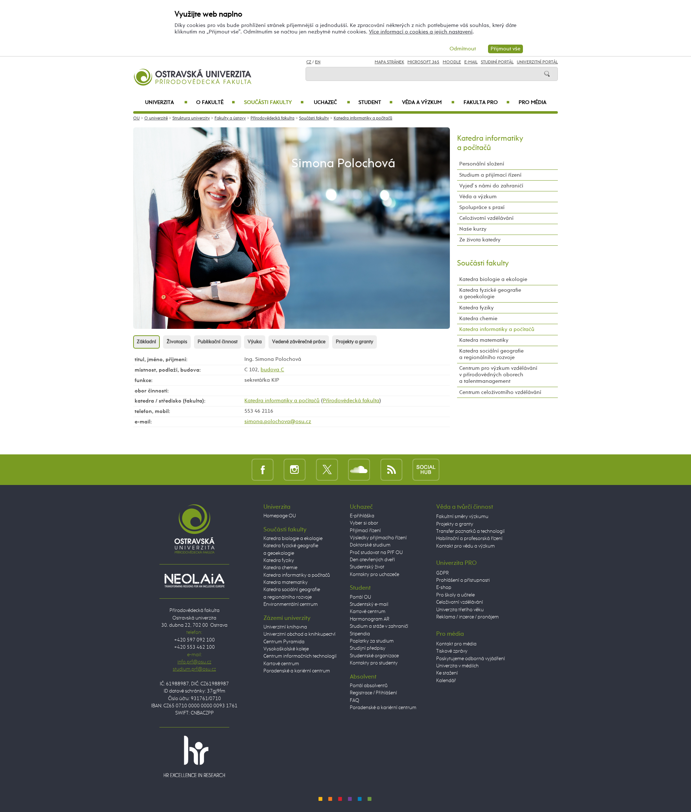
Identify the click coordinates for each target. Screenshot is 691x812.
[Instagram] (295, 469)
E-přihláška (362, 515)
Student (375, 102)
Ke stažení (447, 673)
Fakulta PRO (487, 102)
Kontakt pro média (456, 644)
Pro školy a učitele (455, 595)
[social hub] (425, 469)
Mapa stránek (389, 62)
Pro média (532, 102)
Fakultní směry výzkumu (462, 516)
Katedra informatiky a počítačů (363, 118)
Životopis (177, 341)
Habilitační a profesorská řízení (469, 538)
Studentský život (367, 567)
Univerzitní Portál (537, 62)
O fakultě (215, 102)
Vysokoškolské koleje (286, 649)
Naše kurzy (473, 229)
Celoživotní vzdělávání (486, 218)
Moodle (452, 62)
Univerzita (166, 102)
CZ (308, 62)
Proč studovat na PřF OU (376, 552)
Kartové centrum (281, 663)
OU (136, 118)
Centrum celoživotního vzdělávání (500, 392)
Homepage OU (279, 515)
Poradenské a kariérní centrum (296, 670)
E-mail (471, 62)
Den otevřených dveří (372, 559)
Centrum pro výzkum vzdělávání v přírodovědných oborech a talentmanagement (498, 375)
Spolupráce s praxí (482, 207)
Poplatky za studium (372, 641)
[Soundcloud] (359, 469)
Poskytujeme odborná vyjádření (470, 658)
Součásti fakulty (273, 102)
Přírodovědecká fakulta (272, 118)
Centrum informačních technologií (300, 656)
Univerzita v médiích (457, 665)
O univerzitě (156, 118)
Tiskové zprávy (452, 651)
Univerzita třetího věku (460, 609)
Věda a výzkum (428, 102)
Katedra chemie (478, 318)
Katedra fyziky (476, 307)
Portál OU (360, 597)
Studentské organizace (374, 655)
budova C (272, 369)
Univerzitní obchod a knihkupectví (299, 634)
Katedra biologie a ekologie (493, 279)
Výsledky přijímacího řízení (378, 537)
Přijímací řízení (365, 530)
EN (317, 62)
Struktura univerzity (191, 118)
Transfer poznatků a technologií (470, 531)
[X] (327, 469)
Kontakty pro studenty (374, 663)
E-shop (443, 587)
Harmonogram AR (369, 619)
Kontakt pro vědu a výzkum (465, 546)
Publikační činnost (218, 341)
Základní (146, 341)
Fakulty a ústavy (230, 118)
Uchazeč (332, 102)
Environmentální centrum (290, 604)
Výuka (255, 341)
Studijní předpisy (367, 648)
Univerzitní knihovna (285, 627)
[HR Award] (194, 756)
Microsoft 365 (423, 62)
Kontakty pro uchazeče (374, 574)
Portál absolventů (369, 685)
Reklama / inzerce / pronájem (467, 617)
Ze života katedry (480, 239)
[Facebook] (263, 469)
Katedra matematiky (484, 340)
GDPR (442, 573)
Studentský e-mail (369, 604)
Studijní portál (497, 62)
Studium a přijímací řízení (490, 175)
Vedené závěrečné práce (298, 341)
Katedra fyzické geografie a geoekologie (490, 293)
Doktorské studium (370, 545)
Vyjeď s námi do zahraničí (491, 186)
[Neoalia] (194, 580)
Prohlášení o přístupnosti (463, 580)
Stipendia (360, 633)
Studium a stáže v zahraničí (379, 626)
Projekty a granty (354, 341)
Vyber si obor (364, 523)
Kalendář (446, 680)
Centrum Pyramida (283, 641)
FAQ (354, 700)
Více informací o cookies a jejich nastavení (421, 32)
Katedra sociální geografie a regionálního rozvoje (491, 354)
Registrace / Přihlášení (373, 692)
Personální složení (481, 164)
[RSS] (391, 469)
